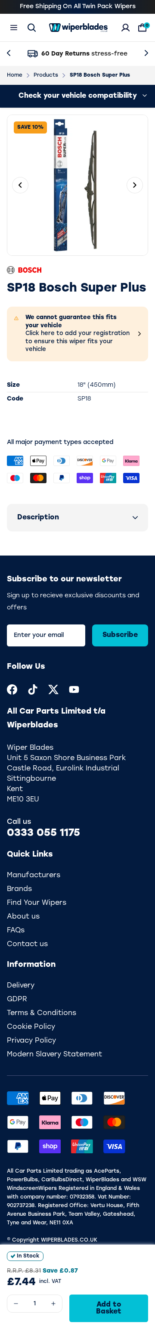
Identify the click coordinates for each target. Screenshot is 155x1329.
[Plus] (53, 1303)
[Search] (32, 27)
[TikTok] (33, 689)
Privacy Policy (31, 1040)
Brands (19, 889)
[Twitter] (53, 689)
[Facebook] (12, 689)
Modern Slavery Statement (54, 1054)
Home (14, 75)
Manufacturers (33, 875)
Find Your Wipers (36, 903)
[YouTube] (74, 689)
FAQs (16, 930)
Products (46, 75)
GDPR (17, 999)
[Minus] (16, 1303)
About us (23, 916)
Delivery (20, 985)
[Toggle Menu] (14, 27)
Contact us (27, 944)
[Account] (125, 27)
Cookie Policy (31, 1027)
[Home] (78, 27)
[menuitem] (12, 689)
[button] (77, 517)
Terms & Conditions (41, 1013)
